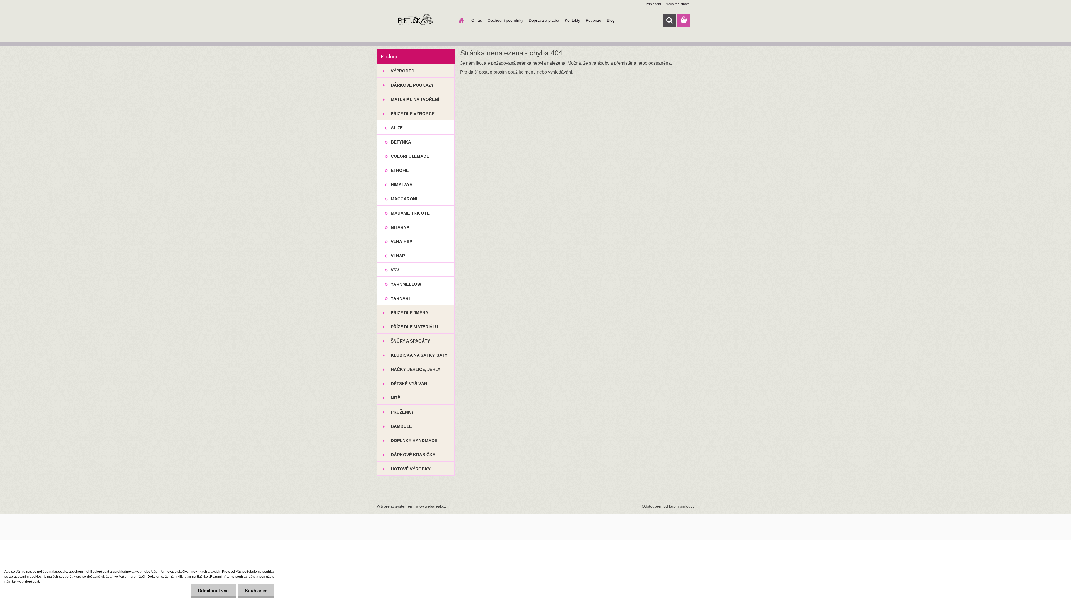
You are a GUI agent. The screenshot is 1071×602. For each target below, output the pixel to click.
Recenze (593, 20)
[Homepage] (460, 20)
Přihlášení (653, 4)
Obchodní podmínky (505, 20)
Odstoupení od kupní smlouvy (668, 506)
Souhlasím (256, 590)
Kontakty (572, 20)
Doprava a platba (544, 20)
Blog (611, 20)
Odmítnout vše (213, 590)
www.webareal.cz (431, 506)
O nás (476, 20)
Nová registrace (678, 4)
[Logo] (415, 21)
